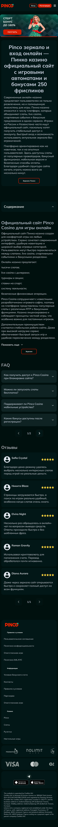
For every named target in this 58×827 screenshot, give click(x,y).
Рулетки (8, 732)
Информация (12, 668)
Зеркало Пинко (29, 181)
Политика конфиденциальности (19, 646)
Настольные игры (12, 739)
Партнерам (9, 696)
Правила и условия (15, 632)
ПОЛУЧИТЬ (12, 32)
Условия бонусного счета (16, 675)
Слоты (7, 725)
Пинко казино (35, 233)
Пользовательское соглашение (19, 639)
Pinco (6, 718)
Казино (10, 711)
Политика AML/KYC (13, 660)
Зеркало (29, 351)
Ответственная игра (13, 653)
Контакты (8, 682)
